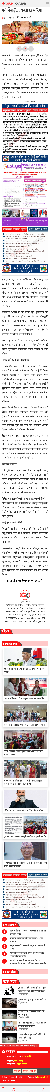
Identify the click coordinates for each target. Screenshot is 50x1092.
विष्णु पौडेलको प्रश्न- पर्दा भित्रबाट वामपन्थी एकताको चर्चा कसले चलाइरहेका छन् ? (25, 864)
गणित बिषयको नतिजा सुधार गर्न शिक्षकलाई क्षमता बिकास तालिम (23, 752)
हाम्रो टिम (10, 1051)
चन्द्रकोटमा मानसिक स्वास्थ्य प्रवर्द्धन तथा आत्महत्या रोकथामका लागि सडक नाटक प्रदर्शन (23, 782)
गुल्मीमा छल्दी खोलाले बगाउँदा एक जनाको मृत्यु (31, 1012)
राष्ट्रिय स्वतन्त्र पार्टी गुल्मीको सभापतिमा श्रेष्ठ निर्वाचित (24, 810)
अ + (19, 49)
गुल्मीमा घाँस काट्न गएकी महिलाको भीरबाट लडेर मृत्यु (31, 1036)
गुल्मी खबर (25, 601)
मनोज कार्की (24, 1017)
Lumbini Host (42, 1077)
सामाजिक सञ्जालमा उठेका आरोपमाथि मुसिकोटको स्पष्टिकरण (32, 1024)
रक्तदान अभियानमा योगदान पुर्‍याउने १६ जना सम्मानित (24, 698)
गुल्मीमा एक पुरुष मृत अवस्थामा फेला (32, 999)
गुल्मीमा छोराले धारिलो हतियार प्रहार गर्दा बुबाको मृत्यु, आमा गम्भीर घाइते (32, 989)
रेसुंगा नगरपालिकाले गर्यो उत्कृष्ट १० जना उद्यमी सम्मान (24, 725)
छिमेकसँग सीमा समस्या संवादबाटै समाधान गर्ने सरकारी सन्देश (25, 670)
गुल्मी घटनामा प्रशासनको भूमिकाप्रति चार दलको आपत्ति (25, 836)
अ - (31, 49)
